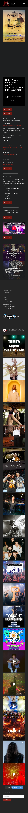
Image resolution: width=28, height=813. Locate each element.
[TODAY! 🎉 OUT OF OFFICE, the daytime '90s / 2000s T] (14, 639)
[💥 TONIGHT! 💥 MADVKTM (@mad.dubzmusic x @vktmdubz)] (14, 729)
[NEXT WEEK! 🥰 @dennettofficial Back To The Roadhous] (14, 661)
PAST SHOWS (7, 292)
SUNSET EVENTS (7, 304)
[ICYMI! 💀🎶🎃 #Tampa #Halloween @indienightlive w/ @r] (14, 549)
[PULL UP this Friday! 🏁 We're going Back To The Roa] (14, 346)
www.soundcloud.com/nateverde (10, 156)
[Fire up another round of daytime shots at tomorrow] (14, 707)
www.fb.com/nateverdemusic (9, 154)
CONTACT (5, 299)
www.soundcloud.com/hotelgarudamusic (12, 125)
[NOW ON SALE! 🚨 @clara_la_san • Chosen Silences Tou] (14, 752)
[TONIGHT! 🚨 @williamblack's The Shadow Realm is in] (14, 616)
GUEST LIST (5, 295)
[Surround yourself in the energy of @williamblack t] (14, 684)
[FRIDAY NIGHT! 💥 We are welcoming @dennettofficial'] (14, 459)
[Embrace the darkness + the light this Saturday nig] (14, 774)
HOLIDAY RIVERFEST (9, 308)
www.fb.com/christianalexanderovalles (11, 145)
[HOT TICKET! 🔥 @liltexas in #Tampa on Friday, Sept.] (14, 526)
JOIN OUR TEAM (8, 301)
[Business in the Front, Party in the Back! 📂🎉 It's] (14, 436)
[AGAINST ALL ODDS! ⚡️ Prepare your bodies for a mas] (14, 481)
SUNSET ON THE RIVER (9, 306)
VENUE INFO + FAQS (7, 288)
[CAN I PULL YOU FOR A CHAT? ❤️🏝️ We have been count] (14, 594)
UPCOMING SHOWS (7, 290)
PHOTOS (5, 297)
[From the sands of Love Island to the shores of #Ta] (14, 414)
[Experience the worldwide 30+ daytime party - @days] (14, 571)
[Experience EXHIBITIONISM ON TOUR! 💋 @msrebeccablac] (14, 369)
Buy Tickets (7, 109)
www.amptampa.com (8, 164)
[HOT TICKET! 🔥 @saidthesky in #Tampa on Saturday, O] (14, 391)
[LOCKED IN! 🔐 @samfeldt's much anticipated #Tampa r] (14, 504)
